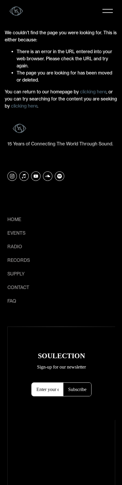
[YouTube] (36, 176)
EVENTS (16, 233)
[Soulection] (59, 176)
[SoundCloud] (47, 176)
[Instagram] (12, 176)
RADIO (14, 246)
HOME (14, 219)
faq (11, 301)
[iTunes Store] (24, 176)
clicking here (93, 92)
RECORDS (18, 260)
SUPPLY (16, 274)
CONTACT (18, 287)
